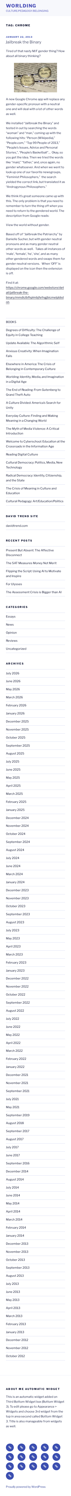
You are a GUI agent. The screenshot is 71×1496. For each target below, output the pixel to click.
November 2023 (17, 898)
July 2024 (12, 858)
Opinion (11, 632)
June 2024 (13, 866)
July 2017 (12, 1147)
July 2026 (12, 673)
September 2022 (18, 1002)
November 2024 (17, 826)
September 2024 (18, 842)
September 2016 (18, 1163)
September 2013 (18, 1267)
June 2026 (13, 681)
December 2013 (17, 1243)
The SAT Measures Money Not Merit (31, 563)
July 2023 (12, 930)
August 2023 (15, 922)
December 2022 (17, 978)
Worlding (21, 6)
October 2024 (15, 834)
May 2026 (13, 689)
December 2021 (17, 1075)
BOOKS (11, 322)
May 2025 (13, 777)
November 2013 (17, 1252)
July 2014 (12, 1187)
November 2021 (17, 1083)
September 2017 (17, 1131)
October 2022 (15, 994)
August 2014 (15, 1179)
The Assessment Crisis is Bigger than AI (34, 592)
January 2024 (15, 882)
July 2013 (12, 1284)
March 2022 (14, 1051)
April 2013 (13, 1308)
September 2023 (18, 914)
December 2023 (17, 890)
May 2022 (13, 1035)
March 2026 (14, 697)
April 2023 (13, 946)
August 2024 (15, 850)
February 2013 (16, 1324)
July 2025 (12, 761)
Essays (11, 616)
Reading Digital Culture (22, 454)
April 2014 (13, 1211)
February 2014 (16, 1227)
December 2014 (17, 1171)
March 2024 (14, 874)
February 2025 (16, 802)
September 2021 (17, 1091)
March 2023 (14, 954)
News (10, 624)
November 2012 (17, 1348)
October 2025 (15, 737)
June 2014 (13, 1195)
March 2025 (14, 794)
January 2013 (15, 1332)
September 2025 (18, 745)
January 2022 (15, 1067)
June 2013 (13, 1292)
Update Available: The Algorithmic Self (33, 343)
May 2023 (13, 938)
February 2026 (16, 705)
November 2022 (17, 986)
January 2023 (15, 970)
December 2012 (17, 1340)
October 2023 (15, 906)
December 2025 (17, 721)
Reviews (12, 640)
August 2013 (15, 1276)
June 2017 (13, 1155)
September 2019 (18, 1115)
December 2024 (17, 818)
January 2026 (15, 713)
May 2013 (13, 1300)
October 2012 (15, 1356)
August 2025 (15, 753)
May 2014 (13, 1203)
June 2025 (13, 769)
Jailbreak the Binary (23, 42)
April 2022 (13, 1043)
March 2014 (14, 1219)
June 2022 (13, 1027)
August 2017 (15, 1139)
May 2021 (12, 1107)
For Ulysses (14, 584)
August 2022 (15, 1010)
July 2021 (12, 1099)
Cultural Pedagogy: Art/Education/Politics (35, 501)
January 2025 (15, 810)
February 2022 (16, 1059)
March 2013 (14, 1316)
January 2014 (15, 1235)
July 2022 (12, 1019)
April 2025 (13, 785)
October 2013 (15, 1260)
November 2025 (17, 729)
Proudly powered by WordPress (26, 1486)
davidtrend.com (17, 526)
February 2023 (16, 962)
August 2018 (15, 1123)
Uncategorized (16, 649)
